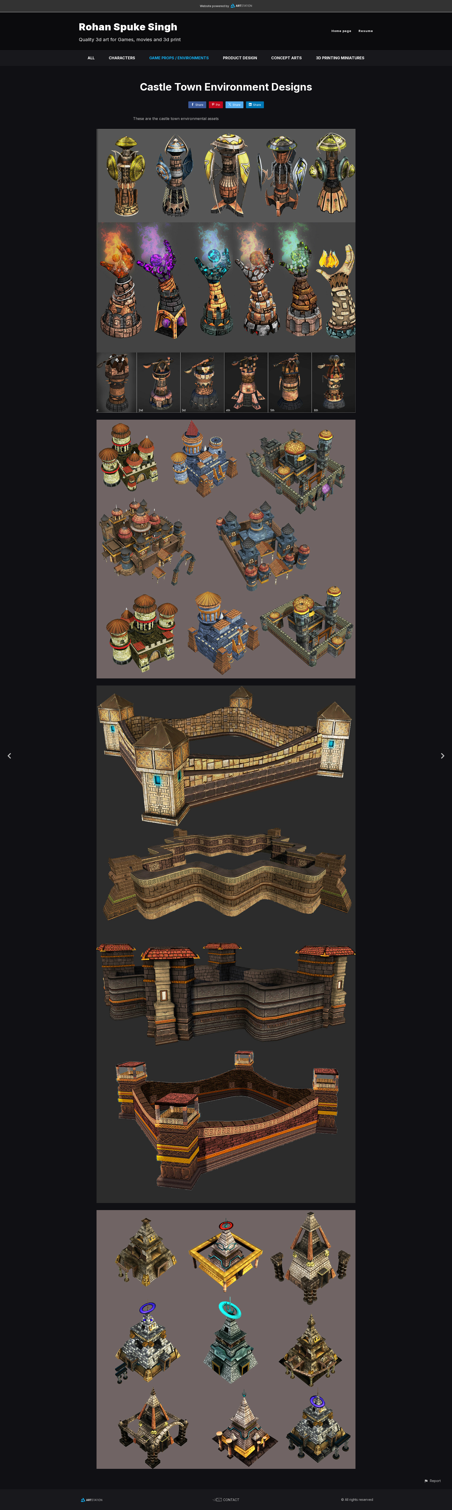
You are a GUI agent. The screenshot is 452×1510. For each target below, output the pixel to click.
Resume (366, 31)
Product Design (240, 58)
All (91, 58)
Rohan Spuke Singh (128, 27)
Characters (122, 58)
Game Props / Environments (179, 58)
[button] (432, 1481)
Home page (341, 31)
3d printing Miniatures (340, 58)
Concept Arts (286, 58)
